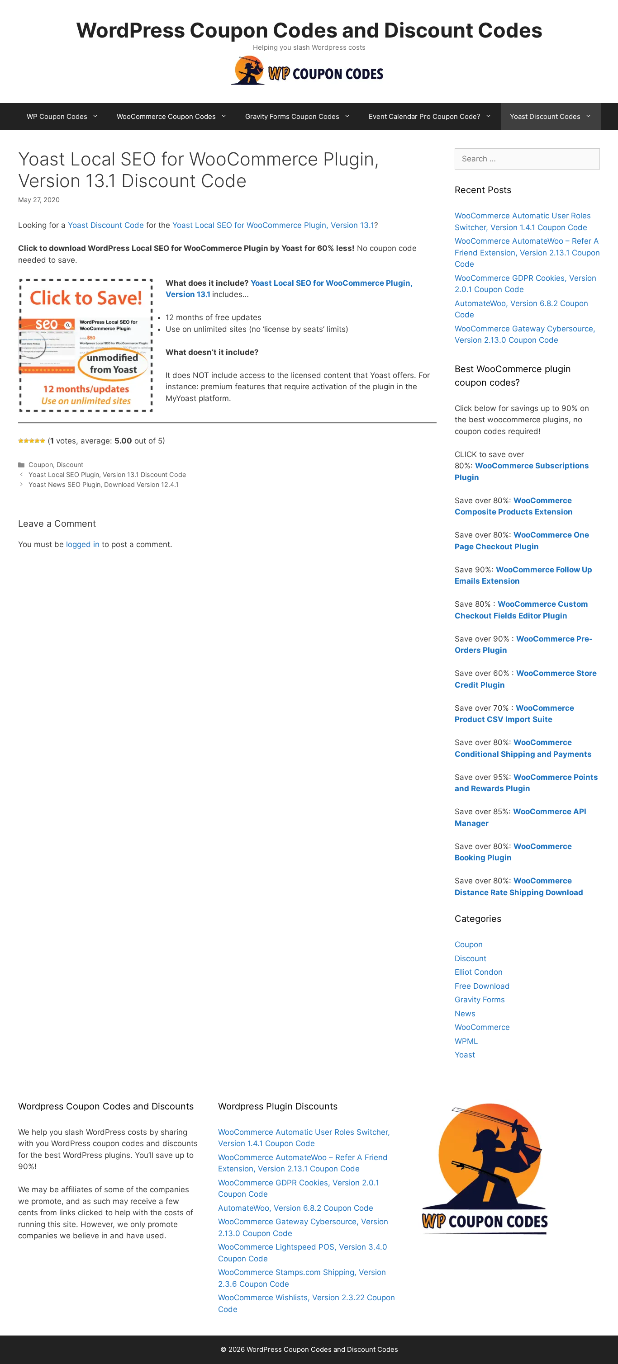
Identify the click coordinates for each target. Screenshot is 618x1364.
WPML (466, 1041)
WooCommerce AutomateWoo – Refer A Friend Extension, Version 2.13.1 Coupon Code (527, 252)
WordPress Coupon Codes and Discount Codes (309, 30)
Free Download (482, 986)
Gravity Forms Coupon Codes (292, 116)
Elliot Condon (479, 972)
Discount (70, 464)
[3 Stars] (31, 441)
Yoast (465, 1054)
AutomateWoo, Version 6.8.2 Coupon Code (295, 1208)
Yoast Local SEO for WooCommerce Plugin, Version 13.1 (273, 225)
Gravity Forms (480, 999)
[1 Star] (21, 441)
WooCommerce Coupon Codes (166, 116)
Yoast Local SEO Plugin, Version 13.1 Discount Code (107, 474)
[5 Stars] (42, 441)
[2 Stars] (26, 441)
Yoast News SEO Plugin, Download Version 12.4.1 (104, 484)
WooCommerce (482, 1027)
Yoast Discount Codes (545, 116)
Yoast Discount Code (106, 225)
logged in (83, 544)
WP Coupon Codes (57, 116)
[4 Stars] (37, 441)
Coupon (41, 464)
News (465, 1013)
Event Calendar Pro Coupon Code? (424, 116)
